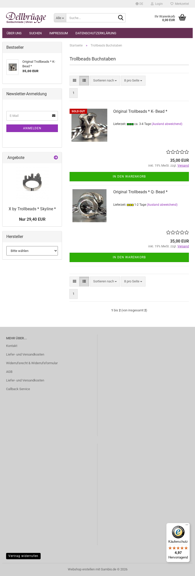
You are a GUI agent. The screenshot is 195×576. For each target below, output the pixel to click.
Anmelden (32, 128)
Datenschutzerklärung (95, 33)
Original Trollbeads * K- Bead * (140, 111)
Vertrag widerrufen (23, 556)
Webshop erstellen (81, 569)
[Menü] (187, 526)
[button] (139, 4)
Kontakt (11, 346)
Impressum (58, 33)
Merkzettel (181, 4)
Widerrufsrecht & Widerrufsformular (32, 363)
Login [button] (158, 4)
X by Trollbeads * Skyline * (32, 208)
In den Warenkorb (129, 176)
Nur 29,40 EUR (32, 219)
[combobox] (105, 81)
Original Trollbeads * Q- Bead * (140, 191)
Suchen (35, 33)
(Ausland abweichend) (167, 124)
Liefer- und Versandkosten (25, 354)
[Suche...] (120, 18)
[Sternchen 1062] (26, 18)
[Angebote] (56, 158)
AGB (9, 372)
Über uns (14, 33)
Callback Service (18, 389)
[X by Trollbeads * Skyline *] (32, 183)
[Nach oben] (181, 568)
